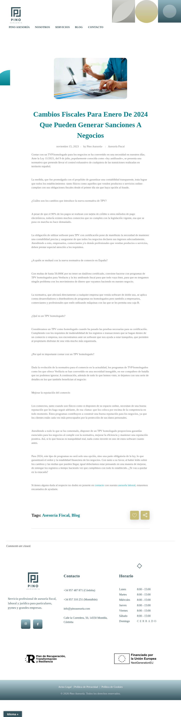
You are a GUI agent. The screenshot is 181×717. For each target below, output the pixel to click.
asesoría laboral (126, 485)
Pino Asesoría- (95, 146)
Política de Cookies (112, 686)
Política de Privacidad (86, 686)
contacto (99, 485)
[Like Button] (134, 515)
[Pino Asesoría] (16, 15)
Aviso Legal (65, 686)
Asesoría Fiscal (116, 146)
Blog (76, 515)
